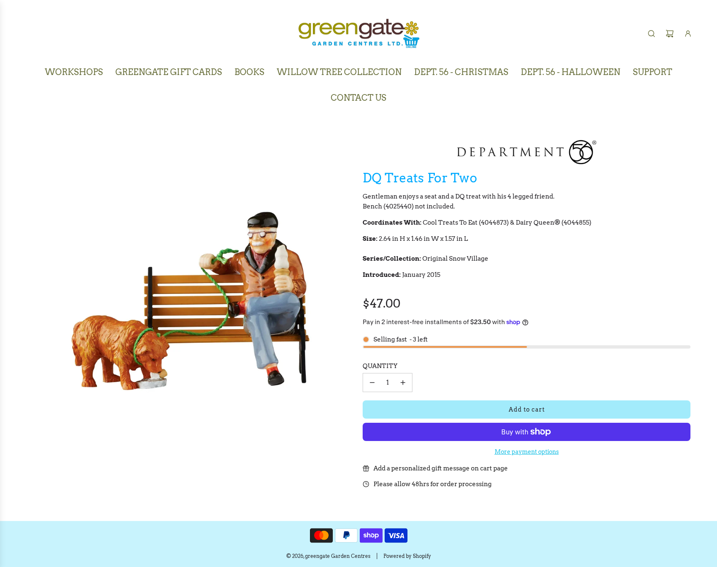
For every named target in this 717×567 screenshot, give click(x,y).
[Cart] (670, 33)
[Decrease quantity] (372, 382)
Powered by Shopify (407, 556)
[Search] (651, 33)
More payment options (527, 451)
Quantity (380, 366)
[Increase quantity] (403, 382)
